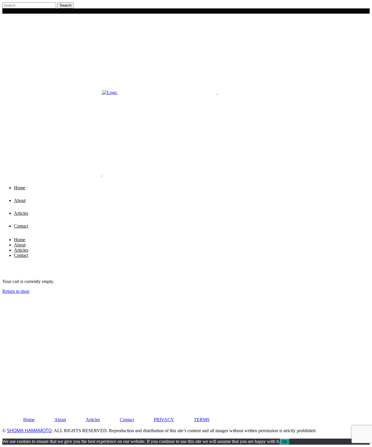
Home (29, 419)
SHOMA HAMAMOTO (29, 430)
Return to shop (15, 291)
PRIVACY (164, 419)
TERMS (202, 419)
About (60, 419)
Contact (127, 419)
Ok (284, 441)
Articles (93, 419)
